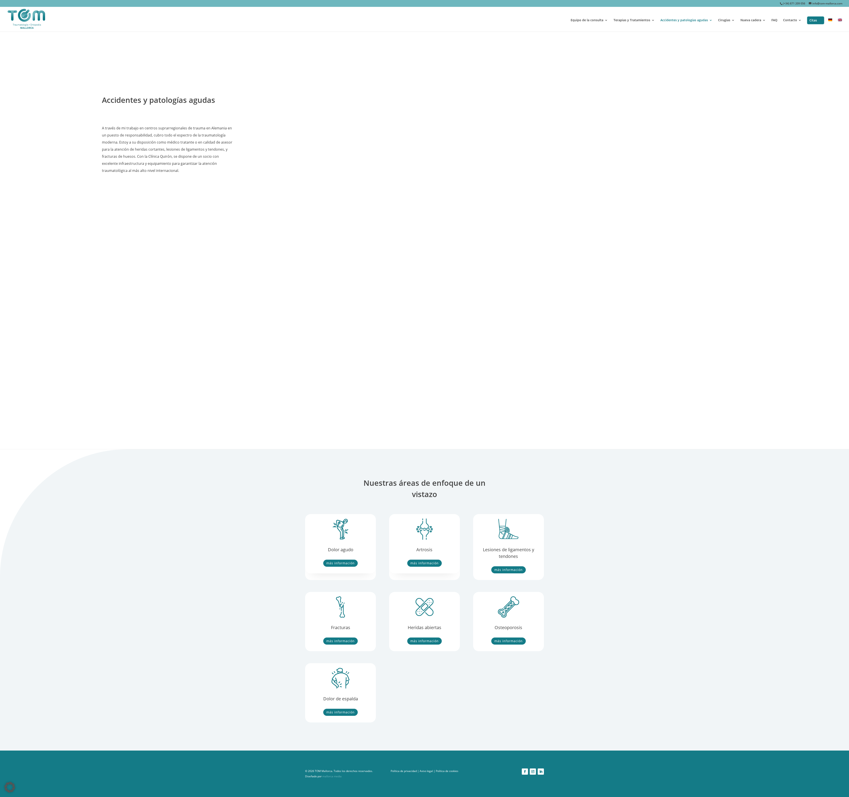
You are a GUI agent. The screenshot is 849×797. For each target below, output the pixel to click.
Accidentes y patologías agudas (684, 20)
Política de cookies (447, 771)
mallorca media (332, 776)
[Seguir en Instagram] (533, 771)
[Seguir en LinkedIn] (541, 771)
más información (340, 563)
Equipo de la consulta (587, 20)
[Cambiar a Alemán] (830, 25)
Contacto (790, 20)
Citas (813, 20)
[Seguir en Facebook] (525, 771)
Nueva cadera (750, 20)
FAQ (774, 20)
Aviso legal (426, 771)
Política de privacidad (404, 771)
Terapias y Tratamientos (632, 20)
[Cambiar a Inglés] (840, 25)
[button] (9, 787)
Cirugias (724, 20)
